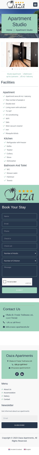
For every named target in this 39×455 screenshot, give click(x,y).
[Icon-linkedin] (22, 374)
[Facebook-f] (17, 374)
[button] (35, 4)
